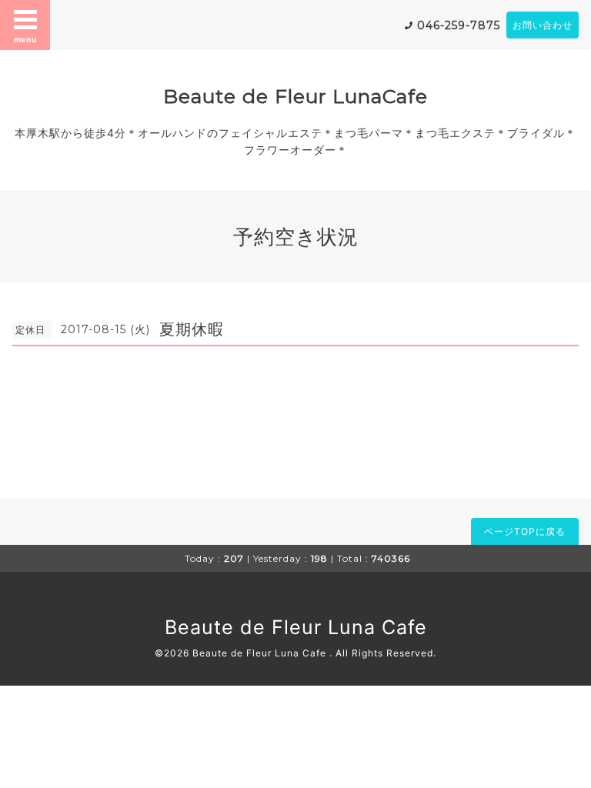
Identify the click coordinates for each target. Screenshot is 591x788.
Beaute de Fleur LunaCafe (295, 96)
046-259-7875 (458, 25)
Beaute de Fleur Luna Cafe (296, 627)
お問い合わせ (543, 25)
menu (25, 39)
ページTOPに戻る (525, 531)
